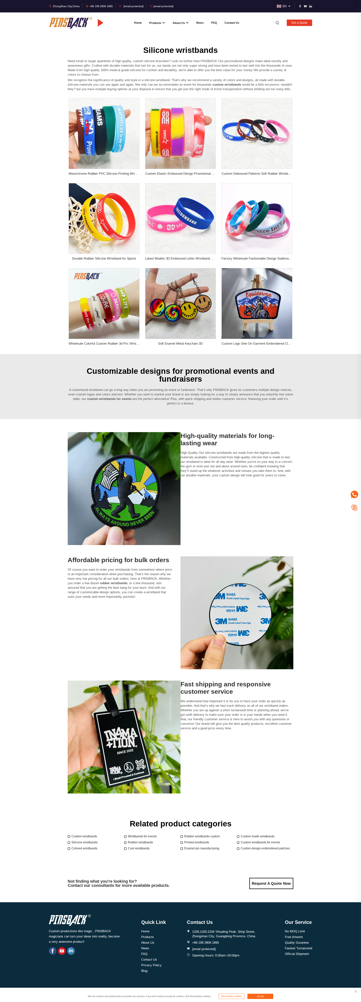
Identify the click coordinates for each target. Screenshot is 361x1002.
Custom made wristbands (258, 836)
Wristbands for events (142, 836)
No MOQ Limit (295, 931)
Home (138, 22)
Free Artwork (294, 937)
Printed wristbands (196, 842)
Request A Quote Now (271, 883)
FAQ (214, 22)
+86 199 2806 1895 (101, 6)
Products (155, 22)
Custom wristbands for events (260, 842)
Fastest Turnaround (298, 948)
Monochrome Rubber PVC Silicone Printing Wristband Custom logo (116, 173)
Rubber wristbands (140, 842)
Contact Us (231, 22)
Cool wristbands (138, 848)
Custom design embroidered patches (265, 848)
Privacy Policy (151, 965)
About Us (179, 22)
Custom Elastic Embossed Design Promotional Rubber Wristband (191, 173)
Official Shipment (297, 954)
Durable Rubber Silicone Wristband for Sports (104, 258)
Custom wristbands (84, 836)
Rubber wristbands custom (202, 836)
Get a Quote (299, 22)
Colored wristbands (84, 848)
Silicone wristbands (84, 842)
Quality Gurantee (297, 942)
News (200, 22)
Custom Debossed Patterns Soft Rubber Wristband (257, 173)
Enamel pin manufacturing (201, 848)
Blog (144, 971)
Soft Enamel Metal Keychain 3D (180, 343)
